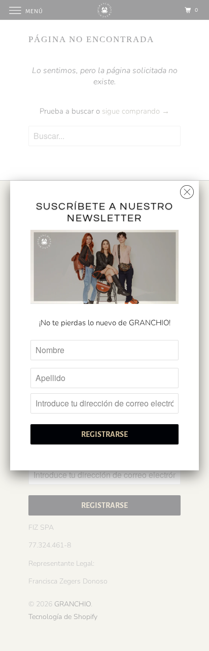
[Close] (187, 189)
